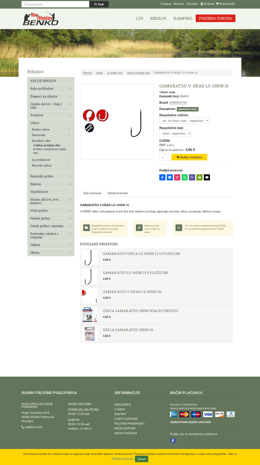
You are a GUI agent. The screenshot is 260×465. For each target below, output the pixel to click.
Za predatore (41, 159)
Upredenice (39, 191)
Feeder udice (41, 129)
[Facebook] (162, 177)
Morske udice (42, 165)
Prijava (208, 4)
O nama (166, 4)
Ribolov (158, 18)
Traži (100, 4)
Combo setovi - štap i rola (46, 105)
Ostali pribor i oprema (46, 226)
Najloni (35, 184)
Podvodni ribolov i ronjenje (44, 235)
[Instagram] (177, 177)
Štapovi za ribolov (44, 96)
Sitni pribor (39, 210)
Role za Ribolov (41, 88)
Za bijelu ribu (41, 140)
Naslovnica (122, 404)
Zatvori (141, 459)
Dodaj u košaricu (190, 157)
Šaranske (38, 135)
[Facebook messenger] (170, 177)
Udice (34, 123)
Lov (140, 18)
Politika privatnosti (129, 423)
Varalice (36, 115)
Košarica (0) (227, 4)
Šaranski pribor (41, 176)
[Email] (207, 177)
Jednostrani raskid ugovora (190, 422)
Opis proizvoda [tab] (92, 193)
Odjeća (35, 245)
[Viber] (192, 177)
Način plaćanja (125, 433)
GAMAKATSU (178, 102)
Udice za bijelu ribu (47, 145)
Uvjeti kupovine (126, 419)
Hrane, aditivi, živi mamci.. (44, 201)
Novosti (179, 4)
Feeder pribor (40, 218)
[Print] (199, 177)
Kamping (183, 18)
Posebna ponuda (215, 18)
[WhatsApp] (185, 177)
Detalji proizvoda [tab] (118, 193)
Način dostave (125, 428)
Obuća (34, 252)
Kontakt (192, 4)
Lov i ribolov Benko (41, 19)
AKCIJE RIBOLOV (43, 80)
